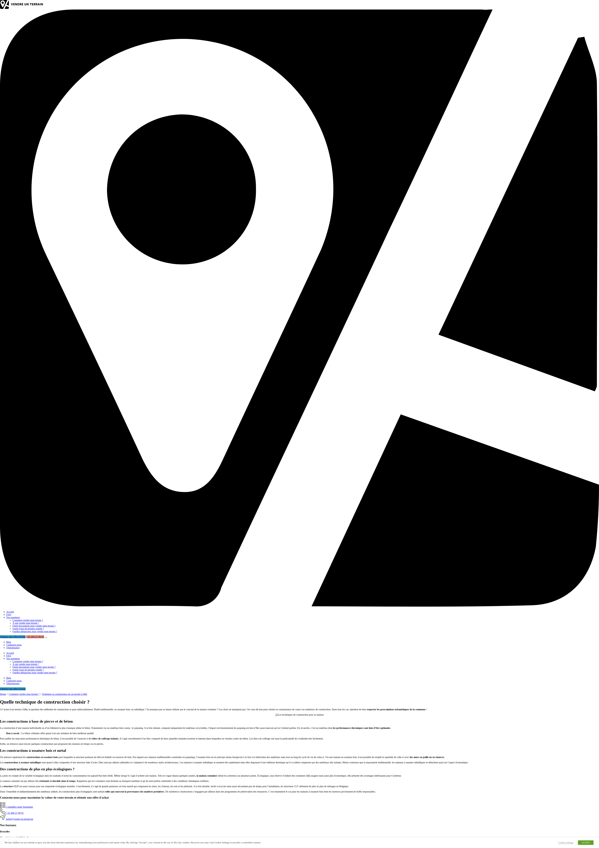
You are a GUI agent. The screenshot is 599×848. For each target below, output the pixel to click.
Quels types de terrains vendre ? (28, 628)
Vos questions (13, 617)
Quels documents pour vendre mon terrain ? (34, 625)
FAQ (8, 614)
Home (3, 694)
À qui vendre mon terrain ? (25, 623)
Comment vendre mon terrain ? (27, 620)
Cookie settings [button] (565, 842)
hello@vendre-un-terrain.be (19, 819)
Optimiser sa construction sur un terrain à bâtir (64, 694)
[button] (46, 637)
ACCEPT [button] (586, 842)
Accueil (10, 611)
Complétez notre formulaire (19, 807)
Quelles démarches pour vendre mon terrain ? (34, 631)
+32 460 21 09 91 (35, 636)
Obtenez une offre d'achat (12, 636)
